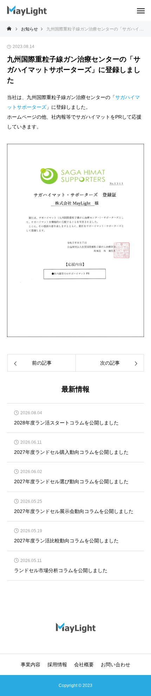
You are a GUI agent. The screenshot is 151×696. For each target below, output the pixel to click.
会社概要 (84, 664)
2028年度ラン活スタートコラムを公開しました (66, 423)
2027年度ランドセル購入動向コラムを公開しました (71, 452)
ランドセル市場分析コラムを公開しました (60, 570)
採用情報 (57, 664)
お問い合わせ (115, 664)
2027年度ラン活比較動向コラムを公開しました (66, 540)
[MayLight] (27, 11)
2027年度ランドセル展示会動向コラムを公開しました (73, 511)
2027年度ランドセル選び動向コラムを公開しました (71, 481)
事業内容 (30, 664)
